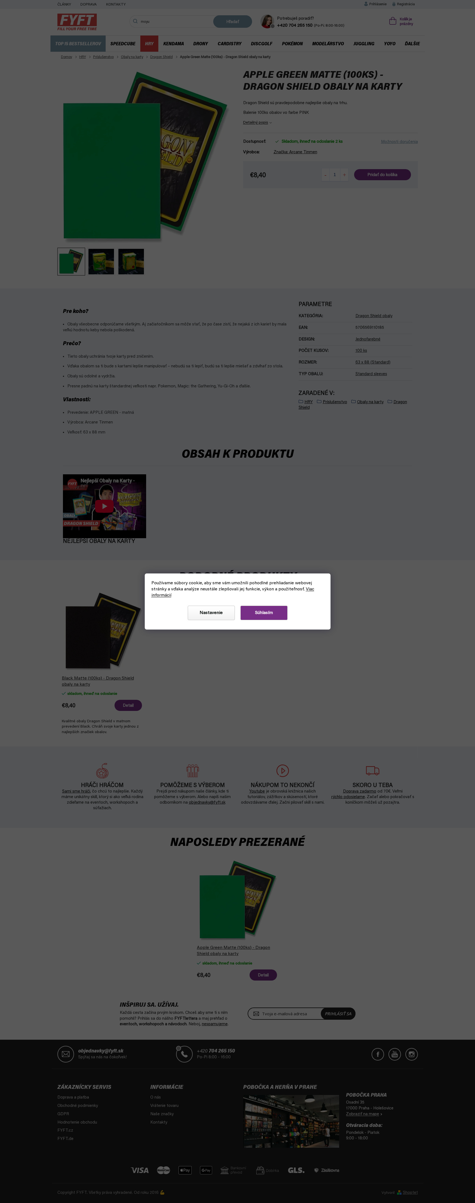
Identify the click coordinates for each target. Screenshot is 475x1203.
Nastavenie (211, 613)
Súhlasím (264, 613)
